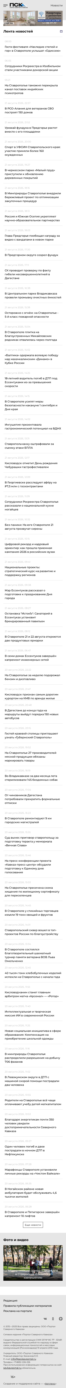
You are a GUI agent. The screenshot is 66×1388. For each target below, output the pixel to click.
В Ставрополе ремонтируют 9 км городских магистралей (28, 820)
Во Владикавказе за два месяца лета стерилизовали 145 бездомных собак (31, 777)
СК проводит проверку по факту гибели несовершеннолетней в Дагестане (28, 274)
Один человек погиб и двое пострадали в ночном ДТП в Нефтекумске (25, 1150)
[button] (7, 1263)
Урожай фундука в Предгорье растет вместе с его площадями (31, 129)
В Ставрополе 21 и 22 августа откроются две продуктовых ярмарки (33, 638)
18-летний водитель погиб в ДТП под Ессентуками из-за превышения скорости (31, 382)
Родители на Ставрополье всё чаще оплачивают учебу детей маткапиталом (33, 1102)
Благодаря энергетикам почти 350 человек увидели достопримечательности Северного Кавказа (30, 1125)
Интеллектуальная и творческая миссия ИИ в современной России (29, 1013)
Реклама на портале (17, 1311)
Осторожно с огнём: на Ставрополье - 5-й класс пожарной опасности (31, 314)
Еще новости (33, 1224)
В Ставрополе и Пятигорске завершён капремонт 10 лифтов (32, 1214)
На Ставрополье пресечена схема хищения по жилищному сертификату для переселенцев (32, 891)
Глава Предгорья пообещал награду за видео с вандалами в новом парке (32, 237)
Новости (57, 5)
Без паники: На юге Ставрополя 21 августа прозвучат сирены (29, 526)
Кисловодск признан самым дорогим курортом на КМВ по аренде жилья (31, 696)
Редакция (10, 1300)
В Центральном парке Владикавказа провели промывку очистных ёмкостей (33, 295)
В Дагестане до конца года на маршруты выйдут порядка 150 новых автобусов (32, 714)
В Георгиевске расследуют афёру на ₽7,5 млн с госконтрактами (31, 484)
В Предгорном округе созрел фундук (31, 255)
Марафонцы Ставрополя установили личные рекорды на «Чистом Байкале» (32, 1171)
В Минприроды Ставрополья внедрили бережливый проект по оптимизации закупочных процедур (33, 197)
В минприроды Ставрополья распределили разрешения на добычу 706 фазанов (32, 1057)
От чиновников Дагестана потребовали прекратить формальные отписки (32, 799)
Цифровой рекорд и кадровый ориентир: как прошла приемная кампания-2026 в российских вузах (30, 548)
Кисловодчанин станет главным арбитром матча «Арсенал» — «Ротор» (32, 994)
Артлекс (50, 1383)
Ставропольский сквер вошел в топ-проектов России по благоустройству (31, 932)
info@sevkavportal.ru (23, 1359)
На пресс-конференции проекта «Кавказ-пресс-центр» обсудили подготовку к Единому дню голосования (28, 866)
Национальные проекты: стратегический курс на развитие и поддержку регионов (30, 571)
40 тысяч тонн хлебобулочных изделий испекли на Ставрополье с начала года (33, 975)
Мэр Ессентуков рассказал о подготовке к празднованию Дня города (28, 594)
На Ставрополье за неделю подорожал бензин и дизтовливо (32, 677)
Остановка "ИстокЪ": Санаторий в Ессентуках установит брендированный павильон (28, 617)
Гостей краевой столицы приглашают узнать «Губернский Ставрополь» (31, 735)
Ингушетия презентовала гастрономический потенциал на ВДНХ (33, 426)
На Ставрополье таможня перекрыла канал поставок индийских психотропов (31, 89)
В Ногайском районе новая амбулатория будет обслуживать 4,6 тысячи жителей (31, 1192)
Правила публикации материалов (27, 1305)
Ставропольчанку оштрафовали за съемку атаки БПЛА (29, 445)
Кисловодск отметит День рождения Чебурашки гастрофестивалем (31, 465)
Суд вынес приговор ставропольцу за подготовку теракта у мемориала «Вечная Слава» (31, 841)
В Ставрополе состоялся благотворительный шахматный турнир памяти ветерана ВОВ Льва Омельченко (30, 955)
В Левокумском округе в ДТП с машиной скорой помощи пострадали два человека (32, 1081)
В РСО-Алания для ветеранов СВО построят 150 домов (29, 110)
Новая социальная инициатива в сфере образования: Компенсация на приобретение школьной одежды (33, 1034)
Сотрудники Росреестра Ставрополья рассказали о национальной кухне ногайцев (31, 505)
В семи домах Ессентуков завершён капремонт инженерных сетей (30, 657)
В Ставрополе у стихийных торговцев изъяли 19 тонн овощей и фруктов (31, 912)
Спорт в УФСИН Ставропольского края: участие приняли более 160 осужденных (33, 150)
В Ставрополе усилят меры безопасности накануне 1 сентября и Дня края (31, 405)
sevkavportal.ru (12, 1367)
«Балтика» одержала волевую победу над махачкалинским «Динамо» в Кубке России (31, 359)
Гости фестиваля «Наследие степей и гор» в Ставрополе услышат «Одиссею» (33, 48)
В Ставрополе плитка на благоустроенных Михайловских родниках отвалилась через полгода (31, 336)
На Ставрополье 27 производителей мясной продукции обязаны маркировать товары (30, 756)
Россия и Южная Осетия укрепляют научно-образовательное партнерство (32, 218)
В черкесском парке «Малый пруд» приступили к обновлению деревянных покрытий (30, 174)
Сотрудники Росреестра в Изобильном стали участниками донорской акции (33, 68)
